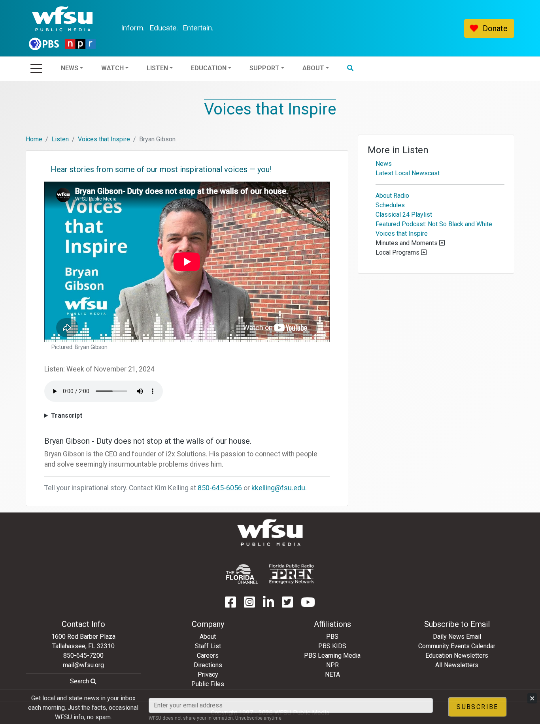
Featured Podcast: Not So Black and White (434, 224)
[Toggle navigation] (36, 65)
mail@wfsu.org (83, 665)
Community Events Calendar (456, 646)
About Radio (392, 195)
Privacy (208, 674)
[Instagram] (249, 604)
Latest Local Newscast (408, 173)
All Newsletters (456, 665)
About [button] (335, 28)
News (384, 163)
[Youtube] (308, 604)
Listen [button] (178, 28)
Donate (495, 28)
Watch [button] (134, 28)
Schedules (390, 205)
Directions (208, 665)
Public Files (207, 684)
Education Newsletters (456, 655)
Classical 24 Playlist (404, 214)
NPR (332, 665)
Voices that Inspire (104, 139)
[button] (371, 28)
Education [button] (230, 28)
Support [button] (286, 28)
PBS (332, 636)
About (208, 636)
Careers (208, 655)
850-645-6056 (220, 488)
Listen (60, 139)
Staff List (208, 646)
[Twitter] (287, 604)
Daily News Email (457, 636)
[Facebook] (230, 604)
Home (34, 139)
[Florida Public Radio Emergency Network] (291, 574)
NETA (332, 674)
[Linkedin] (268, 604)
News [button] (91, 28)
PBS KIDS (332, 646)
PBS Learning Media (332, 655)
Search (80, 681)
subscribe (477, 707)
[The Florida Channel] (242, 574)
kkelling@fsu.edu (278, 488)
